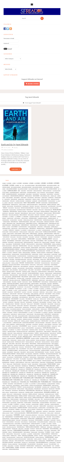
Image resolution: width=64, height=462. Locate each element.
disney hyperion (52, 245)
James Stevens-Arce (6, 297)
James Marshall (22, 295)
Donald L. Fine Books (25, 247)
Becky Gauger (10, 206)
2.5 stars (37, 183)
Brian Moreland (24, 213)
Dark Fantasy (33, 233)
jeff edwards (14, 298)
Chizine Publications (24, 221)
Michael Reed (38, 341)
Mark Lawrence (47, 331)
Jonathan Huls (26, 307)
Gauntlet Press (46, 269)
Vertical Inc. (14, 435)
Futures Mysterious (48, 266)
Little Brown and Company (44, 325)
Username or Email (9, 38)
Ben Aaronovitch (17, 206)
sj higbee (17, 415)
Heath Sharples (45, 281)
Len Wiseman (35, 324)
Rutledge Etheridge (44, 402)
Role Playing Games (33, 400)
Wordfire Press (38, 445)
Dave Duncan (6, 236)
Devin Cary (30, 245)
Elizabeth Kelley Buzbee (32, 255)
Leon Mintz (41, 324)
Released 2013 (8, 390)
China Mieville (14, 221)
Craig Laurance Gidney (23, 228)
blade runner (5, 209)
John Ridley (40, 305)
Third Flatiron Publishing (32, 426)
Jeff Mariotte (29, 298)
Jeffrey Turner (50, 298)
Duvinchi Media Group (40, 250)
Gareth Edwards (54, 268)
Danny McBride (18, 233)
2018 (58, 188)
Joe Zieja (54, 302)
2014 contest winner (11, 188)
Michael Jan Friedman (40, 340)
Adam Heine (23, 190)
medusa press (47, 334)
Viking (19, 435)
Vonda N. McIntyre (48, 435)
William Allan (58, 440)
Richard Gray (21, 392)
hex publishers (43, 283)
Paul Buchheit (23, 358)
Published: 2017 (46, 381)
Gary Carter (30, 269)
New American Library (12, 350)
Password (6, 43)
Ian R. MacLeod (27, 286)
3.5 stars (50, 183)
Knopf (58, 319)
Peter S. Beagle (35, 362)
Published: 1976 (5, 372)
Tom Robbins (32, 430)
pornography (18, 365)
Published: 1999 (17, 377)
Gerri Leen (13, 273)
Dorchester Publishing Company (10, 249)
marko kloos (54, 331)
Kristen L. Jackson (25, 320)
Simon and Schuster (32, 412)
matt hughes (14, 334)
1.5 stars (19, 183)
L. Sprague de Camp (16, 322)
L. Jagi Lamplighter (7, 322)
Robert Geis (38, 395)
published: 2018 (56, 381)
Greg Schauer (24, 276)
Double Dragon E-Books (32, 249)
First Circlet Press (55, 262)
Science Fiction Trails (32, 407)
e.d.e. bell (53, 250)
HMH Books (55, 283)
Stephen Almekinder (14, 418)
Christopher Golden (43, 223)
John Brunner (43, 303)
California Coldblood (34, 216)
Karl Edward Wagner (39, 314)
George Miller (51, 271)
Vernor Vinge (54, 433)
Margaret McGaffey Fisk (22, 331)
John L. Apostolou (12, 305)
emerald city (18, 257)
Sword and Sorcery (25, 423)
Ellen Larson (11, 257)
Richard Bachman (14, 392)
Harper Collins (26, 280)
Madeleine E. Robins (33, 329)
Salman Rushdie (35, 404)
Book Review (57, 209)
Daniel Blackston (23, 231)
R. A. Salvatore (32, 383)
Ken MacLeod (18, 317)
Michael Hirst (14, 340)
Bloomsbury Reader (21, 209)
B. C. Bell (58, 200)
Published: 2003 (7, 379)
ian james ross (20, 286)
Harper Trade (42, 280)
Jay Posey (58, 297)
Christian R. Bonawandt (49, 221)
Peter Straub (58, 362)
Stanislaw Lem (27, 416)
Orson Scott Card (31, 355)
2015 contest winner (22, 188)
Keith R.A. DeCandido (46, 315)
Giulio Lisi (19, 273)
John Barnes (36, 303)
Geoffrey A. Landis (26, 271)
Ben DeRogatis (25, 206)
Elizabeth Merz (49, 255)
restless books (55, 390)
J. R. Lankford (9, 290)
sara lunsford (57, 405)
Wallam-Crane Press (10, 437)
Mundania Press (40, 346)
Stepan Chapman (5, 418)
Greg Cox (42, 274)
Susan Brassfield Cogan (8, 423)
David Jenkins (38, 238)
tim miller (32, 428)
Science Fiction (22, 407)
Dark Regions (5, 235)
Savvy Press (5, 407)
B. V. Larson (4, 202)
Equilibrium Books (28, 257)
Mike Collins (18, 343)
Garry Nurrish (5, 269)
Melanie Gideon (13, 336)
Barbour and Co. (14, 204)
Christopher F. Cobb (10, 223)
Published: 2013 (6, 381)
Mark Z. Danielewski (17, 333)
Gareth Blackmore (46, 268)
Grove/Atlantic (51, 276)
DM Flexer (59, 245)
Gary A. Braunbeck (14, 269)
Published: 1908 (36, 367)
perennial (12, 362)
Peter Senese (42, 362)
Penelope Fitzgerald (46, 360)
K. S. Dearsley (45, 312)
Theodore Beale (21, 426)
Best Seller (17, 207)
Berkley (5, 207)
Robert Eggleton (31, 395)
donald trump (34, 247)
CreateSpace (32, 228)
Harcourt (5, 280)
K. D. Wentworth (37, 312)
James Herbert (48, 293)
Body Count (41, 209)
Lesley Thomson (47, 324)
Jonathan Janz (33, 307)
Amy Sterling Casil (45, 195)
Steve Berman (24, 420)
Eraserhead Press (37, 257)
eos (22, 257)
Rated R (19, 386)
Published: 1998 (6, 377)
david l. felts (47, 238)
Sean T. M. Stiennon (31, 409)
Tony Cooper (47, 430)
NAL (17, 348)
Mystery (4, 348)
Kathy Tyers (14, 315)
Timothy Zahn (39, 428)
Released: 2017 (39, 390)
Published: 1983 (45, 372)
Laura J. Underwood (10, 324)
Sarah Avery (29, 405)
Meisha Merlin (54, 334)
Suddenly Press (52, 421)
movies (34, 346)
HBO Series (14, 281)
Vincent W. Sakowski (27, 435)
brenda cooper (53, 211)
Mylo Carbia (58, 346)
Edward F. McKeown (41, 252)
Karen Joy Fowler (22, 314)
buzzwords (42, 214)
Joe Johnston (35, 302)
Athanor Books (5, 200)
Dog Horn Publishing (7, 247)
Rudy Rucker (13, 402)
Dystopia (48, 250)
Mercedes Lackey (27, 336)
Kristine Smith (44, 320)
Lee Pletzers (28, 324)
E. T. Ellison (9, 252)
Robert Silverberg (15, 399)
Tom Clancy (9, 430)
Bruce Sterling (23, 214)
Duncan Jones (18, 250)
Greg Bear (30, 274)
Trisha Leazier (34, 432)
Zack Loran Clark (56, 447)
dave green (19, 236)
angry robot (23, 197)
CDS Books (20, 219)
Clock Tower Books (32, 226)
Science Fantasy (13, 407)
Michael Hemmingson (54, 338)
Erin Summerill (36, 259)
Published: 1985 (5, 374)
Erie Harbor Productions (20, 259)
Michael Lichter (10, 341)
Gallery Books (37, 268)
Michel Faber (5, 343)
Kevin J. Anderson (6, 319)
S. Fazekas (16, 404)
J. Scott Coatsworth (22, 290)
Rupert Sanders (27, 402)
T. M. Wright (49, 423)
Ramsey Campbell (25, 385)
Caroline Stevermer (44, 216)
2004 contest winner (52, 185)
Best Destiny (11, 207)
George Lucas (34, 271)
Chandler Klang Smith (48, 219)
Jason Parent (52, 297)
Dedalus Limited (45, 242)
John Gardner (50, 303)
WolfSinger (22, 445)
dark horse (40, 233)
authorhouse (28, 200)
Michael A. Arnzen (53, 336)
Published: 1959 (29, 369)
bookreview (6, 211)
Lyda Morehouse (38, 327)
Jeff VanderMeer (12, 300)
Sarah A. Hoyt (22, 405)
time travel (20, 428)
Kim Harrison (36, 319)
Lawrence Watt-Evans (20, 324)
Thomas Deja (49, 426)
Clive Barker (14, 226)
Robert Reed (57, 397)
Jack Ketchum (50, 290)
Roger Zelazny (15, 400)
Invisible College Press (56, 286)
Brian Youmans (39, 213)
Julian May (40, 310)
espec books (50, 259)
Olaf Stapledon (28, 353)
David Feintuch (56, 236)
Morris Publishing (49, 345)
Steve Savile (17, 421)
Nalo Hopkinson (22, 348)
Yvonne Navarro (47, 447)
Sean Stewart (23, 409)
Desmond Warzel (23, 245)
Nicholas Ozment (45, 350)
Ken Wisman (43, 317)
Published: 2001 (40, 377)
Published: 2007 (27, 379)
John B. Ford (23, 303)
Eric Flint (45, 257)
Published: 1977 (14, 372)
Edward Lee (56, 252)
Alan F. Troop (5, 192)
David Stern (18, 240)
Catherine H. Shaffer (42, 218)
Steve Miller (31, 420)
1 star (14, 183)
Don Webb (55, 247)
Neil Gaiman (55, 348)
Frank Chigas (47, 264)
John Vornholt (53, 305)
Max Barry (26, 334)
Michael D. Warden (35, 338)
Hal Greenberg (58, 278)
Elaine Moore (54, 254)
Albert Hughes (23, 192)
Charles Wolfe (58, 219)
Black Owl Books (45, 207)
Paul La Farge (19, 360)
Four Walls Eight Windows (14, 264)
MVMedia (47, 346)
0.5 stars (9, 183)
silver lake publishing (20, 412)
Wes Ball (45, 438)
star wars (48, 416)
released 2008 (45, 388)
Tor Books (4, 432)
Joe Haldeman (29, 302)
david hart (31, 238)
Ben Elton (32, 206)
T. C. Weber (43, 423)
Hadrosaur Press (50, 278)
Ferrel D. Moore (14, 262)
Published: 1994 (23, 375)
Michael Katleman (50, 340)
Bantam (38, 202)
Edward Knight (49, 252)
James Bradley (26, 293)
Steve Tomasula (24, 421)
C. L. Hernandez (25, 216)
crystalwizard (58, 228)
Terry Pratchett (53, 425)
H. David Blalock (35, 278)
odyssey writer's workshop (8, 353)
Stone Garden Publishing (42, 421)
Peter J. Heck (28, 362)
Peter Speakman (50, 362)
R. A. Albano (25, 383)
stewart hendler (32, 421)
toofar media (53, 430)
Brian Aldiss (11, 213)
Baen (25, 202)
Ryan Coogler (53, 402)
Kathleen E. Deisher (6, 315)
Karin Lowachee (30, 314)
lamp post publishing (39, 322)
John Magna (26, 305)
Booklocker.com (48, 209)
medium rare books (38, 334)
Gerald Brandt (6, 273)
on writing (42, 353)
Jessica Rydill (46, 300)
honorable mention (23, 285)
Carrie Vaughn (10, 218)
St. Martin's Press (18, 416)
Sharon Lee (45, 411)
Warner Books (49, 437)
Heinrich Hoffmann (53, 281)
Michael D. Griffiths (23, 338)
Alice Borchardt (21, 194)
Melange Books (5, 336)
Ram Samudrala (16, 385)
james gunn (41, 293)
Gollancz (42, 273)
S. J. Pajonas (22, 404)
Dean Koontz (11, 242)
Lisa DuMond (23, 325)
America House (28, 195)
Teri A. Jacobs (39, 425)
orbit (9, 355)
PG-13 (4, 364)
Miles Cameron (55, 343)
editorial (33, 252)
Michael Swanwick (46, 341)
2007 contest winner (16, 187)
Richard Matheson (38, 392)
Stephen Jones (31, 418)
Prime (57, 365)
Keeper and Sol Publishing (34, 315)
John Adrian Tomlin (9, 303)
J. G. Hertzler (54, 288)
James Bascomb (13, 293)
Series (53, 409)
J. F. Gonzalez (47, 288)
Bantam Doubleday (53, 202)
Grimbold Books (32, 276)
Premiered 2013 (25, 365)
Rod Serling (8, 400)
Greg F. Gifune (55, 274)
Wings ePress (10, 445)
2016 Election (42, 188)
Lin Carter (8, 325)
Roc (42, 399)
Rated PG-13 (13, 386)
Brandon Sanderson (45, 211)
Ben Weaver (59, 206)
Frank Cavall (33, 264)
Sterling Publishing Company (8, 420)
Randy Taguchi (55, 385)
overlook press (51, 355)
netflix (4, 350)
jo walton (8, 310)
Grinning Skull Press (41, 276)
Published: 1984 (53, 372)
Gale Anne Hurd (21, 268)
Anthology (51, 197)
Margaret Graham (11, 331)
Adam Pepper (29, 190)
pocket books (52, 364)
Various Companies (45, 433)
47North (17, 185)
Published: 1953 (13, 369)
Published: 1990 (45, 374)
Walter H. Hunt (19, 437)
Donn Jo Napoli (42, 247)
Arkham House (28, 199)
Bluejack (29, 209)
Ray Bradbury (38, 386)
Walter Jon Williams (29, 437)
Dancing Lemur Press (13, 231)
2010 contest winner (48, 187)
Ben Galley (37, 206)
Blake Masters (12, 209)
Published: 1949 (6, 369)
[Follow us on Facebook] (5, 28)
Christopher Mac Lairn (54, 223)
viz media (41, 435)
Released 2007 (37, 388)
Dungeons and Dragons (28, 250)
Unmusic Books (9, 433)
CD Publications (13, 219)
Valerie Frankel (36, 433)
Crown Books (49, 228)
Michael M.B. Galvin (20, 341)
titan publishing (54, 428)
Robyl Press (37, 399)
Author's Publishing (20, 200)
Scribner (17, 409)
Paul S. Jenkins (27, 360)
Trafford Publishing (17, 432)
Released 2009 (51, 388)
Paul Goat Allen (39, 358)
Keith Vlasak (5, 317)
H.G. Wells (42, 278)
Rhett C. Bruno (5, 392)
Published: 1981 (29, 372)
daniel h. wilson (38, 231)
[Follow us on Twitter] (7, 28)
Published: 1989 (37, 374)
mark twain (9, 333)
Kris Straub (10, 320)
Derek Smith (15, 245)
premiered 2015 (32, 365)
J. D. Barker (35, 288)
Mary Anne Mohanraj (44, 333)
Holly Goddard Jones (12, 285)
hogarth (4, 285)
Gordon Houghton (57, 273)
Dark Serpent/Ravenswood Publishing (18, 235)
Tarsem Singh (32, 425)
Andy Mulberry (9, 197)
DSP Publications (10, 250)
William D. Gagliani (7, 442)
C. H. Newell (11, 216)
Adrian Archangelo (37, 190)
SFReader (29, 411)
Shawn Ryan (58, 411)
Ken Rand (25, 317)
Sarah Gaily (35, 405)
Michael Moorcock (30, 341)
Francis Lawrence (25, 264)
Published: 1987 (22, 374)
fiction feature (29, 262)
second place (39, 409)
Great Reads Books (14, 274)
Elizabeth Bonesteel (21, 255)
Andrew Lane (53, 195)
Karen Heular (14, 314)
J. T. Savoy (30, 290)
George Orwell (58, 271)
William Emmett (17, 442)
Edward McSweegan (6, 254)
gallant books (29, 268)
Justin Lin (15, 312)
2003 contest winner (41, 185)
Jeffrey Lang (36, 298)
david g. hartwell (6, 238)
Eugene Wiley (57, 259)
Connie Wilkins (47, 226)
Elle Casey (4, 257)
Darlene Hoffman (50, 235)
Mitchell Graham (29, 345)
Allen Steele (50, 194)
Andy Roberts (17, 197)
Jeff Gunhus (22, 298)
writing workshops (47, 445)
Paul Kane (5, 360)
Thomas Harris (56, 426)
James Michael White (33, 295)
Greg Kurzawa (8, 276)
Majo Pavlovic (42, 329)
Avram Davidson (51, 200)
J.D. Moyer (41, 288)
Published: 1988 (30, 374)
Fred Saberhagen (24, 266)
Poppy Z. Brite (11, 365)
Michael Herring (6, 340)
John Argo (17, 303)
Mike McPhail (33, 343)
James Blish (19, 293)
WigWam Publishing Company (31, 440)
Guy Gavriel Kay (11, 278)
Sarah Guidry (42, 405)
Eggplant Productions (25, 254)
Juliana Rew (27, 310)
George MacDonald (42, 271)
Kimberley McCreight (27, 319)
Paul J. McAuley (57, 358)
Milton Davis (10, 345)
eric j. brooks (5, 259)
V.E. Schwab (23, 433)
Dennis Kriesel (47, 244)
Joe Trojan (49, 302)
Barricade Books (42, 204)
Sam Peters (47, 404)
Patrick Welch (9, 358)
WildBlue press (41, 440)
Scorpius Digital (42, 407)
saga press (28, 404)
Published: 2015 (24, 381)
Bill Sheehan (37, 207)
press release (50, 365)
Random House (47, 385)
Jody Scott (22, 302)
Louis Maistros (30, 327)
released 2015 (22, 390)
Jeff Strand (4, 300)
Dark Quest (56, 233)
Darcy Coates (25, 233)
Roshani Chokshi (5, 402)
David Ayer (37, 236)
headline (19, 281)
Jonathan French (18, 307)
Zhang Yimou (5, 449)
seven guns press (16, 411)
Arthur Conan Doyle (45, 199)
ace (19, 190)
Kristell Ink (17, 320)
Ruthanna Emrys (35, 402)
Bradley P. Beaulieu (22, 211)
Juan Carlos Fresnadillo (17, 310)
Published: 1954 (21, 369)
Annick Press (44, 197)
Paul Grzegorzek (48, 358)
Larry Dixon (48, 322)
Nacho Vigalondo (11, 348)
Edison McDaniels (26, 252)
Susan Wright (17, 423)
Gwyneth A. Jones (20, 278)
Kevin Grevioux (56, 317)
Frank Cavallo (40, 264)
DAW (45, 240)
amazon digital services (17, 195)
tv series (47, 432)
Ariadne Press (21, 199)
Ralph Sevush (9, 385)
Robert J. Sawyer (19, 397)
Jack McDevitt (17, 291)
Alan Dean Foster (56, 190)
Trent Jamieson (26, 432)
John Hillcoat (57, 303)
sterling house (55, 418)
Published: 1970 (32, 370)
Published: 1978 (22, 372)
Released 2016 (30, 390)
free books (31, 266)
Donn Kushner (49, 247)
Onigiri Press (36, 353)
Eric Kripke (11, 259)
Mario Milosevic (39, 331)
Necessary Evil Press (46, 348)
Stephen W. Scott (47, 418)
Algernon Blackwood (11, 194)
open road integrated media (52, 353)
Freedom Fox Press (39, 266)
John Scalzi (46, 305)
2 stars (31, 183)
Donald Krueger (16, 247)
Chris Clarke (33, 221)
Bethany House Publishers (27, 207)
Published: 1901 (29, 367)
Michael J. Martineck (30, 340)
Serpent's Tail (58, 409)
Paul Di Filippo (30, 358)
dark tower (30, 235)
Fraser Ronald (7, 266)
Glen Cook (24, 273)
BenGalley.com (44, 206)
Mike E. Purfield (25, 343)
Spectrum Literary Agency (51, 414)
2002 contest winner (29, 185)
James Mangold (15, 295)
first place (5, 264)
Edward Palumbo (15, 254)
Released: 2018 (47, 390)
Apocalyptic (7, 199)
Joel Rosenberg (42, 302)
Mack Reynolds (25, 329)
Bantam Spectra (6, 204)
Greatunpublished (23, 274)
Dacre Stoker (5, 231)
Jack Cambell (36, 290)
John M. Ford (20, 305)
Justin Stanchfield (22, 312)
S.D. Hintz (59, 402)
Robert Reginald (6, 399)
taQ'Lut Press (19, 425)
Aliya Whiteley (36, 194)
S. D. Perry (10, 404)
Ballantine (31, 202)
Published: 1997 (51, 375)
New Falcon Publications (34, 350)
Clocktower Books (22, 226)
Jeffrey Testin (43, 298)
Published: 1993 (15, 375)
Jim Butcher (53, 300)
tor (58, 430)
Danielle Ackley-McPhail (49, 231)
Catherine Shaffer (52, 218)
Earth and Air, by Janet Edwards (14, 145)
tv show (52, 432)
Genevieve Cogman (11, 271)
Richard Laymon (29, 392)
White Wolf (11, 440)
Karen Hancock (6, 314)
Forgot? (10, 49)
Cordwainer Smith (6, 228)
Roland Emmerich (24, 400)
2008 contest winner (26, 187)
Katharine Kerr (55, 314)
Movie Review (28, 346)
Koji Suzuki (4, 320)
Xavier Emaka (10, 447)
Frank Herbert (54, 264)
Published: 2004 (18, 379)
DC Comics (50, 240)
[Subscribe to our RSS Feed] (10, 28)
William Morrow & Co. (42, 442)
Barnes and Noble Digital (32, 204)
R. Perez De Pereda (51, 383)
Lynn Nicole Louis (49, 327)
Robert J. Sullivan (28, 397)
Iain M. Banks (13, 286)
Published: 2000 (28, 377)
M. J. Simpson (18, 329)
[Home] (23, 103)
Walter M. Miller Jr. (39, 437)
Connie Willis (54, 226)
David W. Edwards (25, 240)
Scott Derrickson (50, 407)
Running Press (20, 402)
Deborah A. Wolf (37, 242)
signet (12, 412)
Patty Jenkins (16, 358)
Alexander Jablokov (31, 192)
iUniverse (11, 288)
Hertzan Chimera (35, 283)
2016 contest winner (33, 188)
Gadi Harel (14, 268)
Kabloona (51, 312)
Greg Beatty (36, 274)
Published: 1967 (8, 370)
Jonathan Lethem (41, 307)
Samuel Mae (8, 405)
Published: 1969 (23, 370)
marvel (37, 333)
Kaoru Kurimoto (57, 312)
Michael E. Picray (44, 338)
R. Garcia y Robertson (41, 383)
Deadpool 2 (55, 240)
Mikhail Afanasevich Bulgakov (44, 343)
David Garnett (14, 238)
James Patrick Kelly (54, 295)
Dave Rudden (25, 236)
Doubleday (22, 249)
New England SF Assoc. (23, 350)
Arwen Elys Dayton (55, 199)
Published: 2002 (51, 377)
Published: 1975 (55, 370)
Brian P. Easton (32, 213)
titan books (46, 428)
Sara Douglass (15, 405)
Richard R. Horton (50, 392)
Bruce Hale (5, 214)
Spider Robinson (9, 416)
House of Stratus (47, 285)
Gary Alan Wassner (23, 269)
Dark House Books (48, 233)
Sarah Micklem (50, 405)
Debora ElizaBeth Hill (28, 242)
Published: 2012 (53, 379)
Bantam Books (44, 202)
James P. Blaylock (45, 295)
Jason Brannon (45, 297)
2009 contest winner (37, 187)
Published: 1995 (32, 375)
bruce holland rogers (14, 214)
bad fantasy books (18, 202)
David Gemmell (22, 238)
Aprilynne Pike (14, 199)
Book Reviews (13, 211)
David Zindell (39, 240)
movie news (21, 346)
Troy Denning (41, 432)
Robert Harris (45, 395)
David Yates (32, 240)
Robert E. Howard (23, 395)
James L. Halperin (56, 293)
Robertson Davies (23, 399)
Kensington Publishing (34, 317)
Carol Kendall (53, 216)
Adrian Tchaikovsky (47, 190)
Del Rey (23, 244)
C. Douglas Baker (50, 214)
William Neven (52, 442)
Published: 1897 (21, 367)
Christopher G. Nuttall (31, 223)
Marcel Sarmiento (50, 329)
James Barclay (5, 293)
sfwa (34, 411)
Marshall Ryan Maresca (28, 333)
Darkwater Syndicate (39, 235)
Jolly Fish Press (10, 307)
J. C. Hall (25, 288)
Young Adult (40, 447)
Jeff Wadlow (19, 300)
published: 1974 (48, 370)
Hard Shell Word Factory (14, 280)
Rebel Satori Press (29, 388)
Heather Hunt (37, 281)
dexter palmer (44, 245)
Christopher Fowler (20, 223)
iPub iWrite (5, 288)
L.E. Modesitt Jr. (58, 320)
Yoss (35, 447)
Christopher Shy (25, 224)
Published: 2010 (35, 379)
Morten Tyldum (14, 346)
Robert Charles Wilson (12, 395)
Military (4, 345)
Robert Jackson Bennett (38, 397)
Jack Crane (43, 290)
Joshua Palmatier (52, 308)
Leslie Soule (55, 324)
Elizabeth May (42, 255)
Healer (30, 281)
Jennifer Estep (33, 300)
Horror (31, 285)
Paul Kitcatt (12, 360)
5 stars (11, 185)
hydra (7, 286)
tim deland (14, 428)
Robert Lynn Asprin (49, 397)
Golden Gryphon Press (33, 273)
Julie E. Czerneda (48, 310)
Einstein (41, 254)
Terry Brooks (46, 425)
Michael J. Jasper (21, 340)
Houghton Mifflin (38, 285)
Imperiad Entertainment (45, 286)
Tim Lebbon (26, 428)
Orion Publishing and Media (20, 355)
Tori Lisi (10, 432)
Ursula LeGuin (17, 433)
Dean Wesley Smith (19, 242)
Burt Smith (37, 214)
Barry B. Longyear (51, 204)
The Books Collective (11, 426)
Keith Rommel (56, 315)
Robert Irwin (52, 395)
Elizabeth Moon (57, 255)
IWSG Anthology (18, 288)
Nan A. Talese (30, 348)
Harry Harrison (49, 280)
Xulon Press (22, 447)
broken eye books (48, 213)
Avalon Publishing (42, 200)
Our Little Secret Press (42, 355)
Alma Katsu (56, 194)
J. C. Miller (30, 288)
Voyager (55, 435)
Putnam (5, 383)
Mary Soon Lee (53, 333)
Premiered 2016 (41, 365)
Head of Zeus (25, 281)
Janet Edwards (15, 297)
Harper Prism (35, 280)
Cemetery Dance (38, 219)
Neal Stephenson (37, 348)
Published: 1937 (58, 367)
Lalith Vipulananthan (28, 322)
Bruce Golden (56, 213)
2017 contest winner (52, 188)
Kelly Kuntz (11, 317)
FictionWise (37, 262)
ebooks (20, 252)
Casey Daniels (17, 218)
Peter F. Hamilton (20, 362)
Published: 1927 (51, 367)
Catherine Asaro (33, 218)
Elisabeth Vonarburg (11, 255)
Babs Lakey (10, 202)
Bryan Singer (31, 214)
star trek (33, 416)
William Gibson (32, 442)
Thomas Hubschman (6, 428)
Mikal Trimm (11, 343)
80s (20, 185)
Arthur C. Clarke (36, 199)
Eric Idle (58, 257)
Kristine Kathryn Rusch (35, 320)
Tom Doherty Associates (21, 430)
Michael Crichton (11, 338)
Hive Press (49, 283)
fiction (21, 262)
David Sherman (10, 240)
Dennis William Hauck (7, 245)
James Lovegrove (6, 295)
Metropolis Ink (45, 336)
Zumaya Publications (14, 449)
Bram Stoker (37, 211)
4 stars (56, 183)
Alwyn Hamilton (5, 195)
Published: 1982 (37, 372)
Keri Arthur (49, 317)
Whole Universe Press (19, 440)
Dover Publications (51, 249)
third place (43, 426)
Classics (8, 226)
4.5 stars (5, 185)
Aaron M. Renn (12, 190)
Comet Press (40, 226)
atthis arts (12, 200)
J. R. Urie (15, 290)
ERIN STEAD (29, 259)
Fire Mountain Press (45, 262)
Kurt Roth (51, 320)
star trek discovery (41, 416)
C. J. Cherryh (18, 216)
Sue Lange (59, 421)
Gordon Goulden (48, 273)
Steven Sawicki (10, 421)
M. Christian (11, 329)
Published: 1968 (15, 370)
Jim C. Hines (59, 300)
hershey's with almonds (25, 283)
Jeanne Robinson (6, 298)
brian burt (17, 213)
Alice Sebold (29, 194)
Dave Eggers (13, 236)
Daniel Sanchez (10, 233)
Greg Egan (48, 274)
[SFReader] (32, 12)
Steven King (52, 420)
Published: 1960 (37, 369)
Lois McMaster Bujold (14, 327)
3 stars (43, 183)
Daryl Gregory (58, 235)
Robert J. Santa (10, 397)
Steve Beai (18, 420)
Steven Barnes (39, 420)
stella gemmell (56, 416)
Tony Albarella (39, 430)
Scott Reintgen (11, 409)
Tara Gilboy (25, 425)
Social (16, 147)
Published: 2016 (35, 381)
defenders (52, 242)
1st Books (25, 183)
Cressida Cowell (41, 228)
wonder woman (30, 445)
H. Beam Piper (28, 278)
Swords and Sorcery (35, 423)
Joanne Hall (10, 302)
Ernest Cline (43, 259)
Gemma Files (53, 269)
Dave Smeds (31, 236)
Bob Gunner (35, 209)
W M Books (16, 445)
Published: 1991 (54, 374)
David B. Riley (43, 236)
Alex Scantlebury (50, 192)
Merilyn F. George (37, 336)
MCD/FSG (31, 334)
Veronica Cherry (6, 435)
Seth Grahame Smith (7, 411)
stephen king (39, 418)
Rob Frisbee (31, 399)
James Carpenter (34, 293)
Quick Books (10, 383)
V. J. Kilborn (29, 433)
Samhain (41, 404)
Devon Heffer (37, 245)
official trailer (20, 353)
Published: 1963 (45, 369)
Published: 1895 (14, 367)
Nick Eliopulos (53, 350)
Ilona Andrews (35, 286)
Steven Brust (46, 420)
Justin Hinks (9, 312)
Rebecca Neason (20, 388)
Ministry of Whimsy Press (19, 345)
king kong (53, 319)
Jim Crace (5, 302)
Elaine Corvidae (47, 254)
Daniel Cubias (31, 231)
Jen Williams (39, 300)
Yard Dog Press (29, 447)
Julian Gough (34, 310)
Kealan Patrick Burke (23, 315)
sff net (23, 411)
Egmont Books (35, 254)
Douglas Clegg (42, 249)
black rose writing (54, 207)
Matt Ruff (20, 334)
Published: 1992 (6, 375)
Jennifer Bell (26, 300)
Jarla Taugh (38, 297)
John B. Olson (30, 303)
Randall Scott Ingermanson (36, 385)
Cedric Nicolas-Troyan (28, 219)
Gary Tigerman (37, 269)
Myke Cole (52, 346)
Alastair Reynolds (14, 192)
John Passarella (33, 305)
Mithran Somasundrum (39, 345)
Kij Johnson (19, 319)
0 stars (4, 183)
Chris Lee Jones (40, 221)
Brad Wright (30, 211)
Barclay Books (22, 204)
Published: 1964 (52, 369)
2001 (23, 185)
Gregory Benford (16, 276)
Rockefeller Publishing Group (50, 399)
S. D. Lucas (4, 404)
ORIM (13, 355)
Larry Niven (54, 322)
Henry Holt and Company (13, 283)
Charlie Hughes (6, 221)
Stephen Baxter (23, 418)
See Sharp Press (47, 409)
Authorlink (34, 200)
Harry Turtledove (7, 281)
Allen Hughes (43, 194)
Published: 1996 (41, 375)
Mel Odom (20, 336)
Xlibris (17, 447)
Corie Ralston (14, 228)
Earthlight (15, 252)
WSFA (53, 445)
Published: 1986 (14, 374)
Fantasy (54, 261)
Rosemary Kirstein (53, 400)
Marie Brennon (31, 331)
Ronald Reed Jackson (43, 400)
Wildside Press (50, 440)
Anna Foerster (30, 197)
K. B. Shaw (30, 312)
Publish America (6, 367)
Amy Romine (36, 195)
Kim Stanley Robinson (45, 319)
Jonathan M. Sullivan (52, 307)
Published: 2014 (15, 381)
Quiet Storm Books (18, 383)
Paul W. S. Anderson (37, 360)
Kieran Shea (13, 319)
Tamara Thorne (12, 425)
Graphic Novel (5, 274)
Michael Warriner (55, 341)
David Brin (50, 236)
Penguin (54, 360)
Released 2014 (15, 390)
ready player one (12, 388)
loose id (23, 327)
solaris (22, 414)
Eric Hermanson (51, 257)
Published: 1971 (40, 370)
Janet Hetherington (23, 297)
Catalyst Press (24, 218)
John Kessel (4, 305)
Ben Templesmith (51, 206)
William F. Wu (25, 442)
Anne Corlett (38, 197)
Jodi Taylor (16, 302)
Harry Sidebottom (58, 280)
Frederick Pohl (16, 266)
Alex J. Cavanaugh (41, 192)
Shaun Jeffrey (52, 411)
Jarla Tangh (31, 297)
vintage (36, 435)
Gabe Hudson (8, 268)
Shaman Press (39, 411)
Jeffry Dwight (58, 298)
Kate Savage (48, 314)
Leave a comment (8, 149)
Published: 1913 (43, 367)
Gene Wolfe (18, 271)
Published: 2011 (44, 379)
